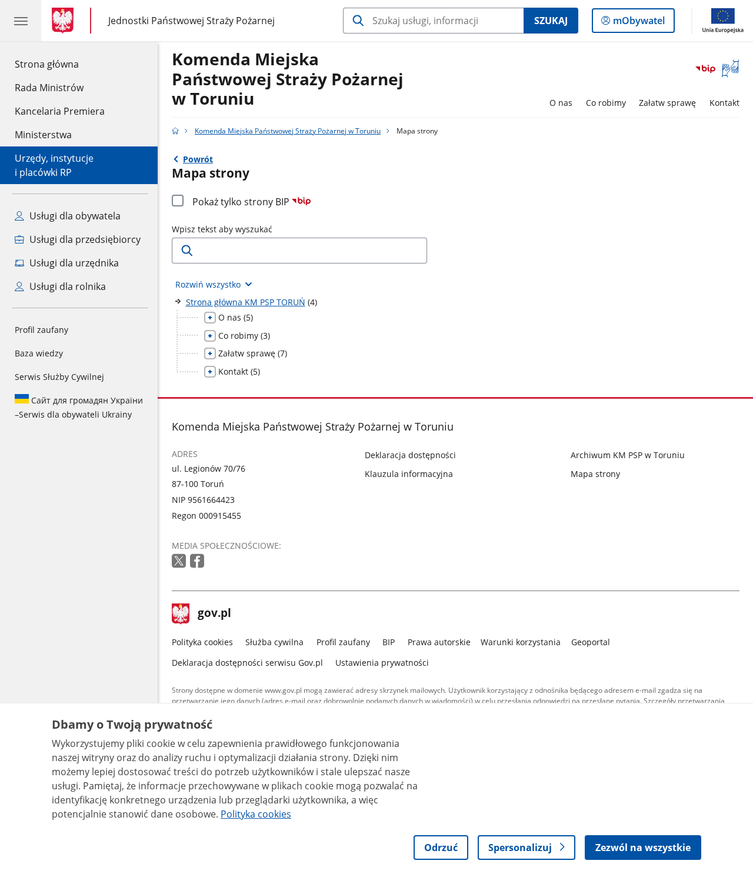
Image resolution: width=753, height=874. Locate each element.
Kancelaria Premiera (60, 111)
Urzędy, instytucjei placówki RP (54, 165)
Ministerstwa (43, 134)
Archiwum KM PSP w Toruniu (628, 455)
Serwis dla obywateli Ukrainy (79, 407)
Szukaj (551, 20)
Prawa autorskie (439, 642)
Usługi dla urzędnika (73, 262)
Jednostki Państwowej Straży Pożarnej (191, 20)
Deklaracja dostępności (410, 455)
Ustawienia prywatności (382, 662)
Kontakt (724, 102)
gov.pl (214, 614)
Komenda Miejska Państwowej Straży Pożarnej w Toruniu (288, 79)
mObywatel (638, 23)
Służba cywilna (274, 642)
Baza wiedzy (39, 353)
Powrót (198, 159)
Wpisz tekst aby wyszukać (222, 229)
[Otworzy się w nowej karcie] (180, 561)
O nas (560, 102)
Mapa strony (595, 473)
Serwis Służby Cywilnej (59, 376)
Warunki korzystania (521, 642)
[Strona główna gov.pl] (65, 21)
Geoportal (590, 642)
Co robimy (606, 102)
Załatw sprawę (667, 102)
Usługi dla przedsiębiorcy (84, 239)
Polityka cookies (202, 642)
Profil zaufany (41, 329)
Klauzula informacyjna (409, 473)
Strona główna (60, 64)
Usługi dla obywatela (74, 215)
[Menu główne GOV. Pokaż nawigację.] (20, 20)
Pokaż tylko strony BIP (242, 201)
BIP (388, 642)
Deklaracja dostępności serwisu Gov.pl (247, 662)
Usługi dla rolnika (66, 286)
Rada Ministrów (49, 87)
